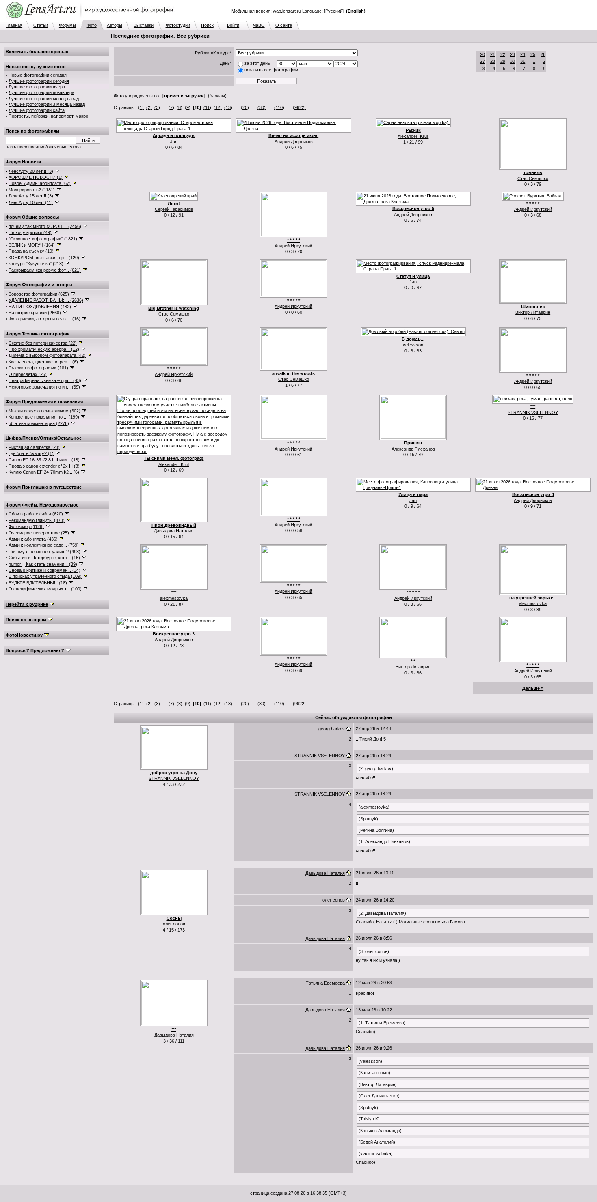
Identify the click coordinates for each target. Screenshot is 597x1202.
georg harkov (331, 728)
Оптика (48, 438)
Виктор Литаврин (532, 312)
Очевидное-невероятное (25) (39, 532)
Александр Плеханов (413, 448)
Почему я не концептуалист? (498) (44, 551)
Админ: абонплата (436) (33, 539)
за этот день (257, 63)
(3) (157, 107)
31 (522, 61)
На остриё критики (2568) (35, 312)
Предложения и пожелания (52, 401)
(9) (187, 107)
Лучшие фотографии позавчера (41, 92)
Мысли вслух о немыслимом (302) (44, 410)
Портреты (19, 116)
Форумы (67, 25)
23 (512, 54)
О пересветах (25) (28, 374)
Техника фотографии (46, 333)
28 (492, 61)
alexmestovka (174, 598)
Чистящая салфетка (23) (34, 447)
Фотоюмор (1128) (26, 526)
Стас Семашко (532, 178)
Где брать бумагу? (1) (31, 453)
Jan (173, 141)
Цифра (13, 438)
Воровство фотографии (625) (39, 294)
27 (482, 61)
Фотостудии (178, 25)
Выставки (144, 25)
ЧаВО (259, 25)
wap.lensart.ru (287, 11)
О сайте (283, 25)
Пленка (30, 438)
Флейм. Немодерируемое (50, 504)
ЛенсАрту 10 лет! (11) (31, 202)
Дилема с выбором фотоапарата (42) (47, 355)
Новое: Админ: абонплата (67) (40, 183)
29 (502, 61)
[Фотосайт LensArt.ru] (91, 18)
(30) (261, 107)
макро (82, 116)
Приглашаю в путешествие (52, 487)
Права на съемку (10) (31, 251)
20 (482, 54)
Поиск (207, 25)
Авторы (114, 25)
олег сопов (174, 923)
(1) (141, 107)
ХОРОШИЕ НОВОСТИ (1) (36, 177)
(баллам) (217, 95)
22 (502, 54)
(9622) (299, 107)
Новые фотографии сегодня (38, 75)
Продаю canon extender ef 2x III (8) (44, 466)
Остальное (69, 438)
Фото (92, 25)
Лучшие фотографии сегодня (39, 81)
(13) (228, 107)
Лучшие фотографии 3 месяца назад (47, 104)
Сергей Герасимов (174, 209)
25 (532, 54)
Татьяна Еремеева (325, 983)
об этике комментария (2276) (39, 423)
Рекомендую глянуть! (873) (37, 520)
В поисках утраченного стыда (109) (45, 576)
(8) (179, 107)
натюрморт (62, 116)
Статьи (40, 25)
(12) (218, 107)
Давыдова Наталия (173, 530)
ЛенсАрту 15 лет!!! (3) (31, 195)
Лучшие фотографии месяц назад (44, 98)
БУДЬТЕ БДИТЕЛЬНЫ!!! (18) (38, 582)
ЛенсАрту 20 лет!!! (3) (31, 171)
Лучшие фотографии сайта (37, 110)
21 (492, 54)
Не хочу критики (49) (30, 232)
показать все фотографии (271, 69)
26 (543, 54)
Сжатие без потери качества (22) (43, 343)
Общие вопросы (40, 217)
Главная (14, 25)
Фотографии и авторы (47, 284)
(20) (245, 107)
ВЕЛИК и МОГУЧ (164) (32, 245)
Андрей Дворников (294, 141)
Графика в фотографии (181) (38, 367)
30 (512, 61)
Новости (31, 161)
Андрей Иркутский (293, 245)
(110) (279, 107)
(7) (171, 107)
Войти (233, 25)
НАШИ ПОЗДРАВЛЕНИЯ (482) (40, 306)
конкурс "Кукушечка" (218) (36, 263)
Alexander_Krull (413, 136)
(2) (149, 107)
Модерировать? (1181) (32, 189)
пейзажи (39, 116)
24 (522, 54)
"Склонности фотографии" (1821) (43, 238)
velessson (413, 344)
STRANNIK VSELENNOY (533, 412)
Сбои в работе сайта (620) (36, 513)
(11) (207, 107)
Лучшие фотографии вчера (37, 86)
